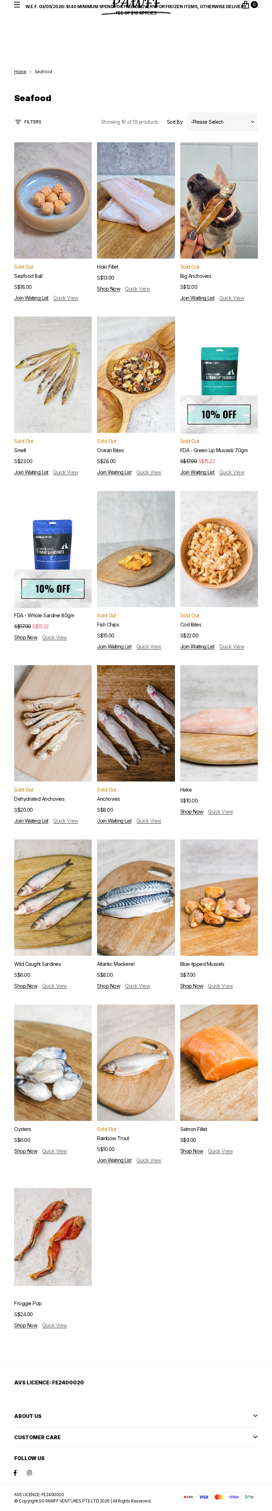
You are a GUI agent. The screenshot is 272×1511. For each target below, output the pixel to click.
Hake (186, 790)
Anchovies (108, 799)
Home (20, 71)
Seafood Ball (28, 276)
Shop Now (108, 289)
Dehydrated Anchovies (39, 799)
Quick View (65, 298)
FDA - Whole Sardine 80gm (44, 615)
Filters (32, 121)
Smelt (20, 450)
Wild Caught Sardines (37, 964)
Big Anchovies (195, 276)
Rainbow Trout (113, 1138)
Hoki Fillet (107, 267)
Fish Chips (108, 625)
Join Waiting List (31, 298)
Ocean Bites (110, 450)
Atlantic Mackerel (115, 964)
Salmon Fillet (193, 1129)
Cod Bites (191, 625)
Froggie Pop (28, 1303)
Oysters (22, 1129)
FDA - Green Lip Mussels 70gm (214, 450)
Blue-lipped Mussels (202, 964)
